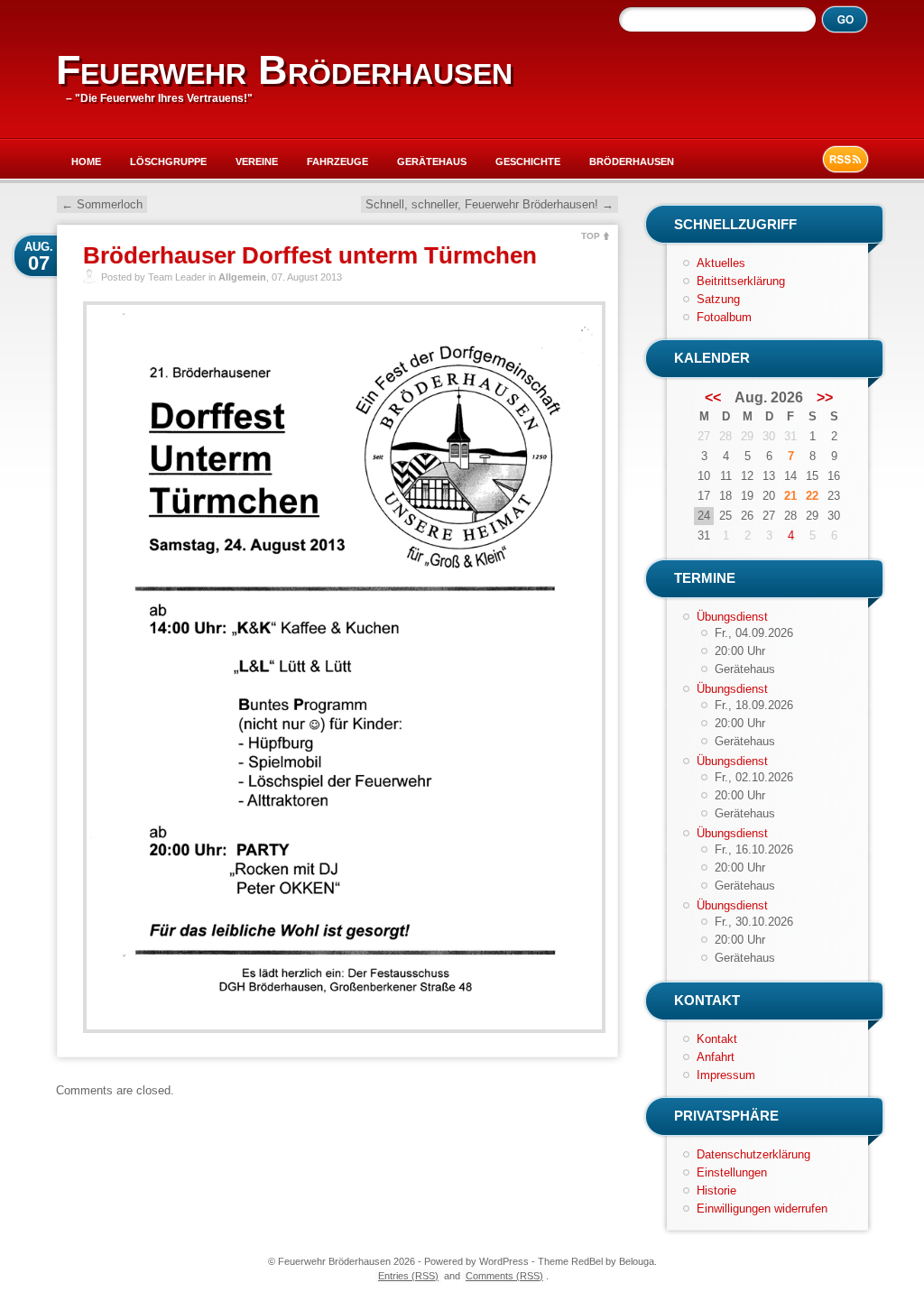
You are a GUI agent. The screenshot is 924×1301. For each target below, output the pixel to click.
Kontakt (717, 1039)
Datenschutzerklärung (753, 1154)
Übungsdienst (732, 616)
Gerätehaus (432, 161)
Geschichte (527, 161)
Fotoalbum (724, 317)
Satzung (718, 299)
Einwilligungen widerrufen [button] (762, 1208)
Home (86, 161)
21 (790, 496)
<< (713, 398)
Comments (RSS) (504, 1275)
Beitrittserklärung (741, 281)
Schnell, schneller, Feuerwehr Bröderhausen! (489, 204)
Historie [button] (716, 1190)
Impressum (726, 1075)
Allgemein (242, 277)
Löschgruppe (168, 161)
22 (812, 496)
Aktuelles (721, 263)
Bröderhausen (631, 161)
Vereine (257, 161)
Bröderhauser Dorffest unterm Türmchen (310, 255)
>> (825, 398)
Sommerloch (102, 204)
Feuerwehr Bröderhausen (284, 70)
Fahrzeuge (337, 161)
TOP (590, 236)
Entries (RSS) (408, 1275)
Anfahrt (716, 1057)
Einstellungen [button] (732, 1172)
